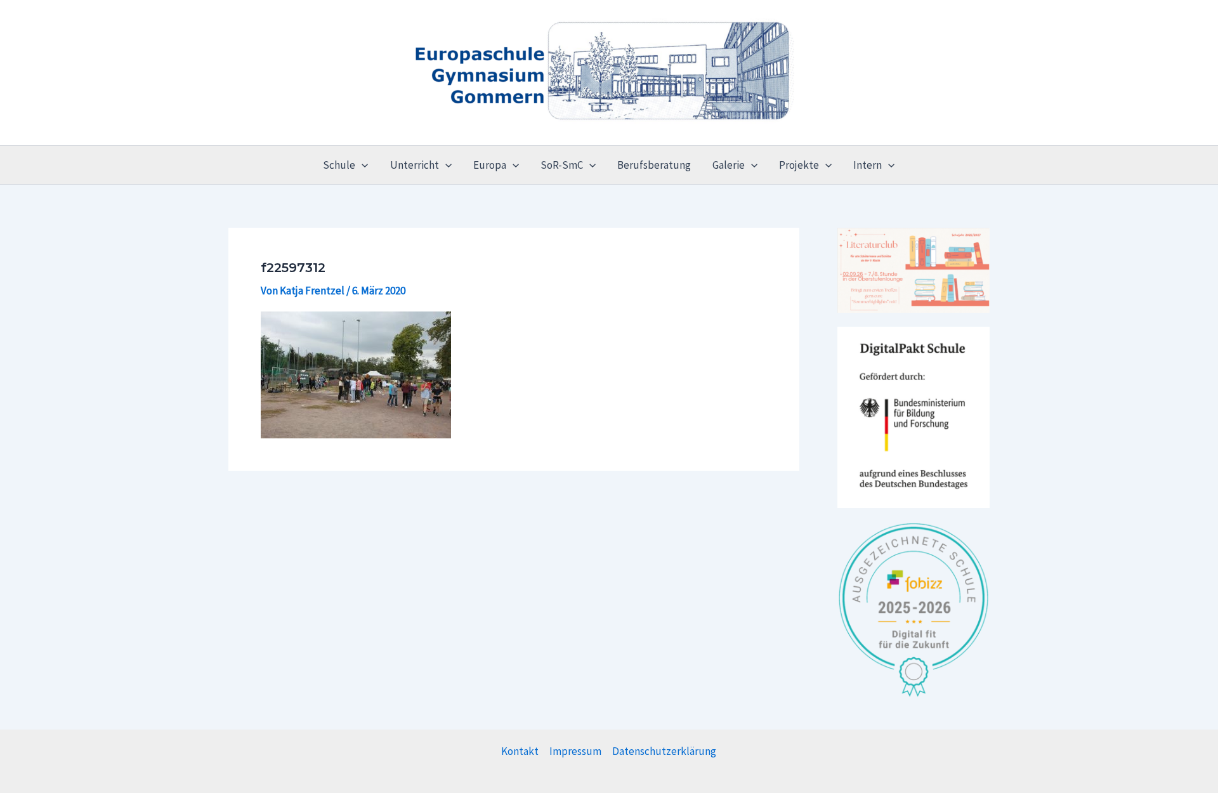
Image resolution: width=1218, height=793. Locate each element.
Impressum (575, 751)
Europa (489, 165)
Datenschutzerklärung (664, 751)
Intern (867, 165)
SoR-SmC (561, 165)
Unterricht (414, 165)
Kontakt (520, 751)
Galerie (728, 165)
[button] (361, 165)
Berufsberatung (654, 165)
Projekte (799, 165)
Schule (339, 165)
